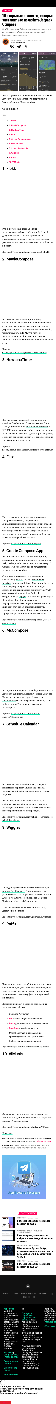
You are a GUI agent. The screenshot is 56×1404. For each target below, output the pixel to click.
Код (51, 1293)
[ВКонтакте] (12, 46)
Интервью (42, 1293)
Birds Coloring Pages (10, 1369)
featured (36, 1145)
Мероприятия (11, 1357)
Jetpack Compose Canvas (33, 530)
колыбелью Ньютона (37, 426)
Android (25, 1145)
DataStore (14, 1028)
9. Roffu (12, 157)
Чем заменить (11, 1374)
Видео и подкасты (28, 1293)
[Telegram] (19, 46)
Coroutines (7, 332)
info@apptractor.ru (44, 1141)
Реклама (8, 1352)
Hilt (22, 332)
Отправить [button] (5, 1402)
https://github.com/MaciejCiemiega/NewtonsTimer (27, 449)
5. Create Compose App (20, 139)
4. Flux (12, 134)
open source (9, 1148)
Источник (7, 1133)
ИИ (34, 1297)
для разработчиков (27, 1148)
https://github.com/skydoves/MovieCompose (24, 352)
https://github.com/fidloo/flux (26, 543)
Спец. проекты (11, 1354)
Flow (16, 332)
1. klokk (12, 121)
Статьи (15, 1293)
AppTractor (20, 42)
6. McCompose (16, 144)
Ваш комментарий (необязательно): (19, 1393)
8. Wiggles (14, 153)
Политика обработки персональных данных (29, 1316)
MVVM (28, 332)
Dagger (22, 596)
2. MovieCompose (17, 125)
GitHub (46, 1145)
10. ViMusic (14, 162)
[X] (26, 46)
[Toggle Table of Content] (4, 115)
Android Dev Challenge (13, 891)
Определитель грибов (11, 1362)
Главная (6, 1293)
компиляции (9, 700)
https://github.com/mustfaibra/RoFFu (30, 1046)
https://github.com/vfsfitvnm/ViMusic (30, 1126)
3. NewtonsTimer (17, 130)
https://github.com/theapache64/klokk (30, 251)
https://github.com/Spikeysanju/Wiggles (31, 916)
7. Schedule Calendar (19, 148)
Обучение (26, 1297)
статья (42, 1148)
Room (12, 1023)
